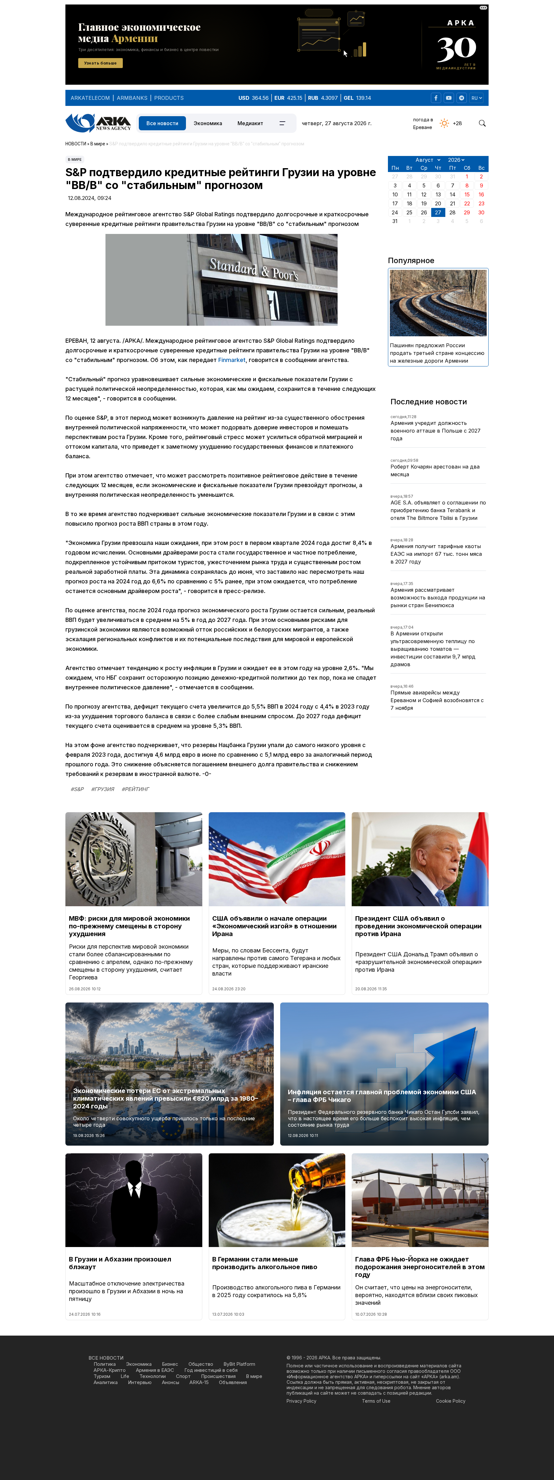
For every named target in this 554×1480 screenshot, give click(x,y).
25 (409, 212)
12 (423, 194)
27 (438, 212)
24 (395, 212)
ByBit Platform (239, 1364)
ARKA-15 (199, 1382)
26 (424, 212)
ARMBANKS (132, 98)
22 (467, 203)
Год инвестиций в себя (211, 1370)
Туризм (102, 1376)
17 (395, 203)
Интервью (140, 1382)
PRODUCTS (169, 98)
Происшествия (218, 1376)
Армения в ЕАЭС (155, 1370)
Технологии (152, 1376)
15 (467, 194)
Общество (201, 1364)
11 (409, 194)
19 (424, 203)
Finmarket (232, 360)
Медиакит (250, 123)
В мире (75, 159)
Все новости (162, 123)
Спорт (183, 1376)
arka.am (449, 1376)
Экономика (208, 123)
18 (409, 203)
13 (438, 194)
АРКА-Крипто (110, 1370)
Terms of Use (376, 1401)
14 (453, 194)
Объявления (233, 1382)
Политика (105, 1364)
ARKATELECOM (90, 98)
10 (395, 194)
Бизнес (170, 1364)
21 (452, 203)
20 (438, 203)
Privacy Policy (301, 1401)
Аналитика (106, 1382)
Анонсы (170, 1382)
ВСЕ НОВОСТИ (105, 1358)
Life (125, 1376)
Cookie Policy (451, 1401)
